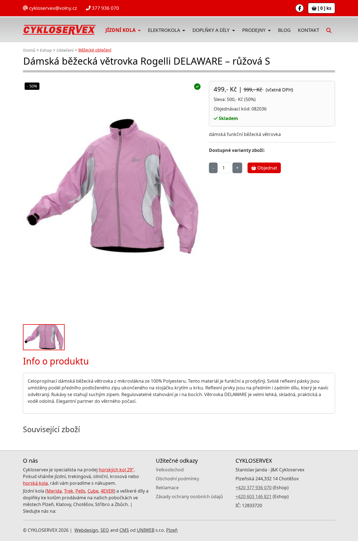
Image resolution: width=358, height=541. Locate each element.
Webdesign (86, 530)
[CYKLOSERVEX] (59, 30)
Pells (80, 491)
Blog (284, 30)
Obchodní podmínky (177, 479)
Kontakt (308, 30)
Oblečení (65, 50)
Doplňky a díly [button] (211, 30)
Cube (93, 491)
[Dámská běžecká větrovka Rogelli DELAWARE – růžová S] (112, 200)
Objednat (266, 168)
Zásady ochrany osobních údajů (189, 496)
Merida (54, 491)
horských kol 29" (116, 470)
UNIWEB (145, 530)
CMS (124, 530)
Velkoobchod (170, 470)
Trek (68, 491)
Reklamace (167, 487)
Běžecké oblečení (94, 50)
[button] (329, 30)
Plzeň (172, 530)
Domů (29, 50)
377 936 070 (105, 8)
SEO (104, 530)
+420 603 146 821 (253, 496)
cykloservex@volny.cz (52, 8)
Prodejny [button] (254, 30)
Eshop (46, 50)
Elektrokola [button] (164, 30)
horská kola (35, 483)
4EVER (107, 491)
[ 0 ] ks (324, 8)
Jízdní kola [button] (121, 30)
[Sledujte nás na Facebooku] (299, 8)
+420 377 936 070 (253, 487)
